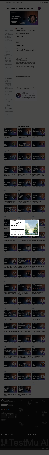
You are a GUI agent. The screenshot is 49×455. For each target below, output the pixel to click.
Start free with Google (17, 229)
